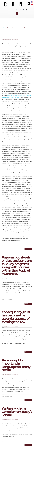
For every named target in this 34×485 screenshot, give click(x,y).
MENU (17, 13)
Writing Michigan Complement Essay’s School (17, 411)
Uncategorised (10, 27)
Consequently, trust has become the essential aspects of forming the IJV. (16, 317)
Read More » (28, 249)
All (3, 27)
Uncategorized (21, 27)
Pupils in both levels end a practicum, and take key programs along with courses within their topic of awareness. (17, 265)
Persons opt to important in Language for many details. (16, 365)
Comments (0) (15, 39)
